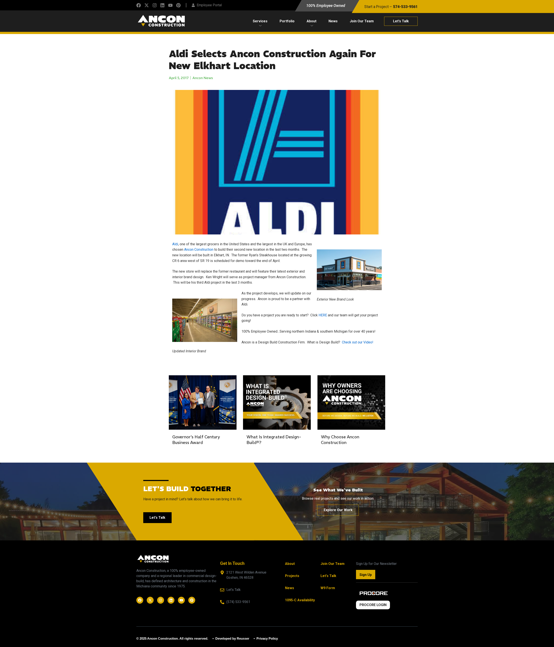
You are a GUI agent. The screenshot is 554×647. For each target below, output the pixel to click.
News (333, 21)
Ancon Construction (198, 249)
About (311, 21)
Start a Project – (391, 7)
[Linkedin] (162, 5)
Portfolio (287, 21)
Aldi (175, 244)
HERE (323, 315)
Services (260, 21)
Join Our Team (362, 21)
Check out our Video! (357, 342)
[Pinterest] (178, 5)
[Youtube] (170, 5)
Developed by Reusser (231, 638)
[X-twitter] (146, 5)
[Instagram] (154, 5)
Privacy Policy (267, 638)
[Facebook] (138, 5)
